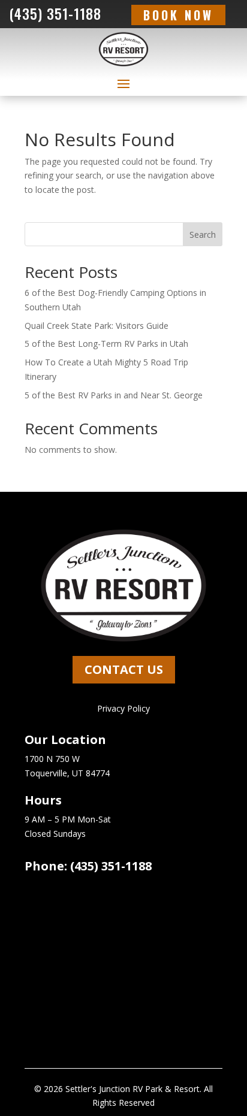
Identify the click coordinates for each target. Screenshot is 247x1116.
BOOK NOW (178, 15)
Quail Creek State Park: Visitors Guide (96, 325)
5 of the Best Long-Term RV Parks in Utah (106, 343)
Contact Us (124, 669)
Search (202, 234)
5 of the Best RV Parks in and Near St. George (114, 395)
